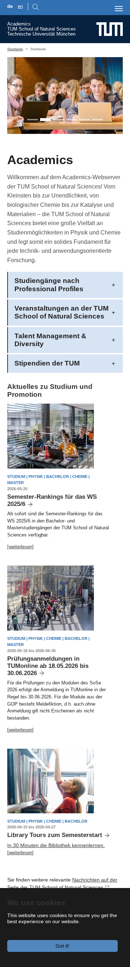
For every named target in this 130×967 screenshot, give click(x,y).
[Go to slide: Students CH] (58, 119)
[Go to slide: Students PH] (45, 119)
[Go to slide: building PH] (84, 119)
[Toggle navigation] (119, 9)
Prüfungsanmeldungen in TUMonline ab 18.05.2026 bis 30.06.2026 (47, 666)
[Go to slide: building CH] (97, 119)
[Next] (110, 95)
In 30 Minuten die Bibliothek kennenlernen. (56, 845)
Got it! (62, 946)
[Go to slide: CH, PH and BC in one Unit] (32, 119)
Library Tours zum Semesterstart (54, 835)
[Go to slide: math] (71, 119)
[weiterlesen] (20, 546)
